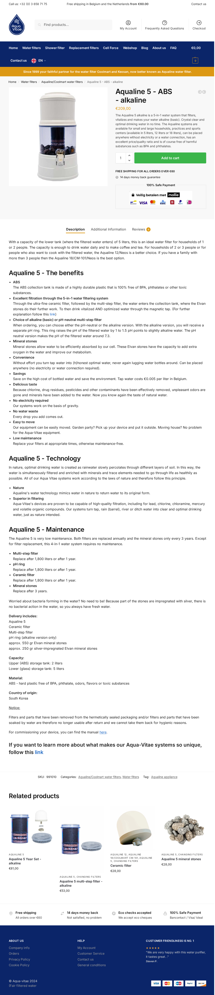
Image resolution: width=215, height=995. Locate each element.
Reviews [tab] (140, 229)
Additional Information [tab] (108, 229)
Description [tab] (75, 229)
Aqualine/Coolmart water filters (62, 81)
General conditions (91, 965)
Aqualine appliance (164, 777)
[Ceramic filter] (132, 828)
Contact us (198, 4)
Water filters (29, 81)
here (103, 732)
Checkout (199, 28)
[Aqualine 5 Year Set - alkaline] (31, 828)
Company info (19, 948)
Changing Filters (89, 876)
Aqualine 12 (118, 854)
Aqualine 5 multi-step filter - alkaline (81, 883)
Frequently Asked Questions (164, 28)
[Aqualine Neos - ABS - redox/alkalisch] (204, 92)
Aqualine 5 (16, 854)
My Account (128, 28)
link (52, 314)
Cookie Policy (19, 965)
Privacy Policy (19, 959)
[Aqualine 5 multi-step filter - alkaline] (82, 839)
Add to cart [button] (31, 877)
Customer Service (91, 953)
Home (12, 81)
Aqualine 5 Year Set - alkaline (25, 861)
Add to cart (170, 158)
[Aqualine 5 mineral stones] (183, 828)
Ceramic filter (120, 866)
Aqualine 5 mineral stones (181, 859)
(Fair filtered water (23, 986)
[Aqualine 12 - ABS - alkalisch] (200, 92)
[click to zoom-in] (58, 136)
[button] (198, 54)
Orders (14, 953)
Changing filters (126, 861)
